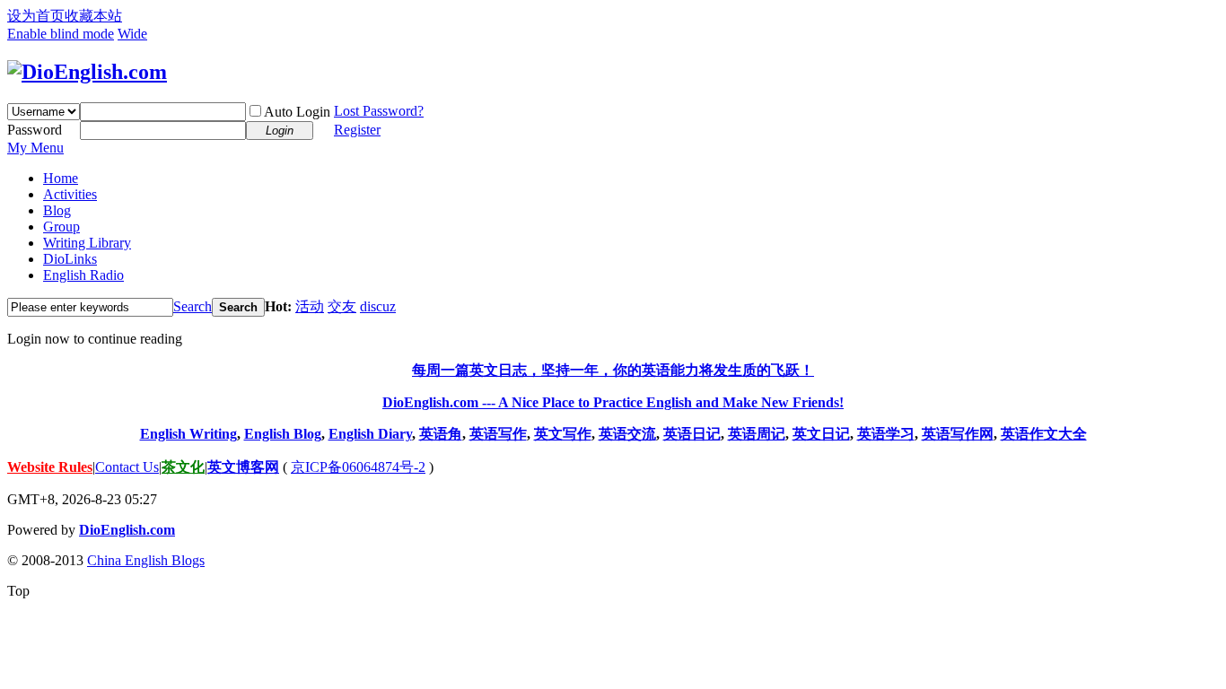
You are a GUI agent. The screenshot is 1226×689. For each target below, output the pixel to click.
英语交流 (627, 433)
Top (18, 590)
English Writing (188, 433)
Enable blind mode (60, 33)
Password (34, 129)
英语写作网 (958, 433)
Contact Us (127, 467)
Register (357, 129)
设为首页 (36, 15)
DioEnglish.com (127, 529)
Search (192, 306)
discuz (378, 306)
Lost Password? (379, 110)
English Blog (282, 433)
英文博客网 (243, 467)
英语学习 (886, 433)
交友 (342, 306)
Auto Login (297, 111)
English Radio (83, 275)
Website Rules (49, 467)
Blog (57, 210)
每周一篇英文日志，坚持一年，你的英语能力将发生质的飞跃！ (613, 370)
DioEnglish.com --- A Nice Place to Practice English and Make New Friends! (613, 402)
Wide (132, 33)
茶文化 (183, 467)
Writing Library (87, 242)
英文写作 (562, 433)
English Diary (370, 433)
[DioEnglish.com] (87, 71)
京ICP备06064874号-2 (358, 467)
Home (60, 178)
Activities (70, 194)
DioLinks (70, 258)
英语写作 (498, 433)
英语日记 (692, 433)
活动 (309, 306)
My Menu (35, 147)
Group (61, 226)
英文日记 (821, 433)
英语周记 (756, 433)
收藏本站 (93, 15)
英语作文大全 (1044, 433)
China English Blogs (146, 560)
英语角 (440, 433)
